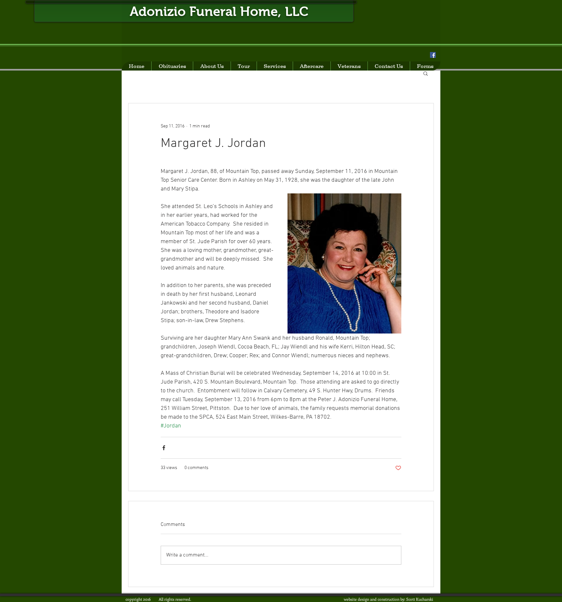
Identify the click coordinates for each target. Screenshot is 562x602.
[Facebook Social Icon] (433, 55)
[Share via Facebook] (164, 448)
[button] (425, 73)
